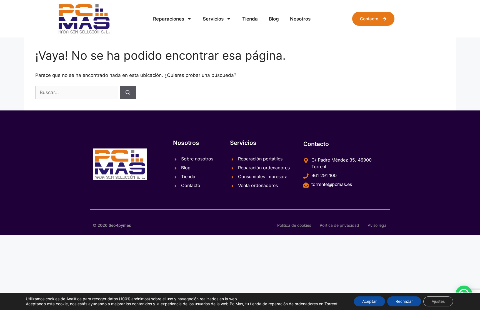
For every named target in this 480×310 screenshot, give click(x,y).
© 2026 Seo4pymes (112, 225)
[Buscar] (128, 92)
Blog (274, 19)
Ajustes (438, 301)
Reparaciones (168, 19)
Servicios (213, 19)
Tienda (250, 19)
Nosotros (300, 19)
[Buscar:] (77, 92)
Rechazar (404, 301)
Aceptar (369, 301)
